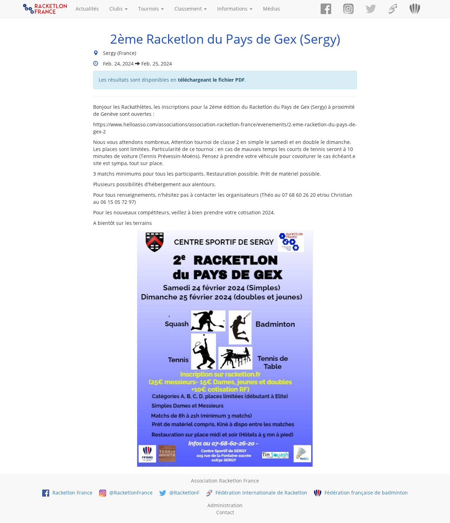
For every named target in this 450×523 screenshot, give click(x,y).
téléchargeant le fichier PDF (211, 79)
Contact (225, 512)
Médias (271, 8)
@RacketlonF (183, 492)
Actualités (87, 8)
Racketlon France (71, 492)
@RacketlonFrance (130, 492)
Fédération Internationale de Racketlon (260, 492)
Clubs (116, 8)
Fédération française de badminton (365, 492)
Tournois (149, 8)
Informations (233, 8)
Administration (225, 505)
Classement (188, 8)
